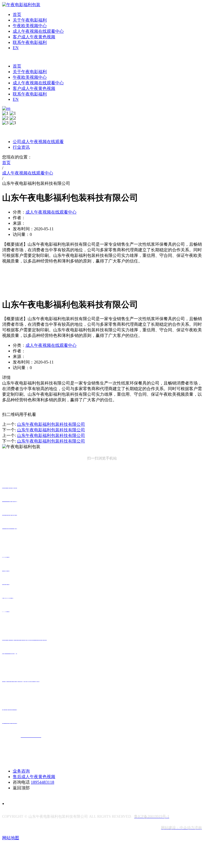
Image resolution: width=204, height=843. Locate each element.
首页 (17, 14)
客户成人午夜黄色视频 (34, 37)
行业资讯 (21, 147)
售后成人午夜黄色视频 (34, 776)
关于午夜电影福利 (30, 20)
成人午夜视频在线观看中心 (38, 31)
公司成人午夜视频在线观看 (38, 141)
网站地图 (10, 838)
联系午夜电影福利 (30, 42)
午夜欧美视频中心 (30, 25)
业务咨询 (21, 771)
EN (16, 47)
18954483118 (42, 782)
